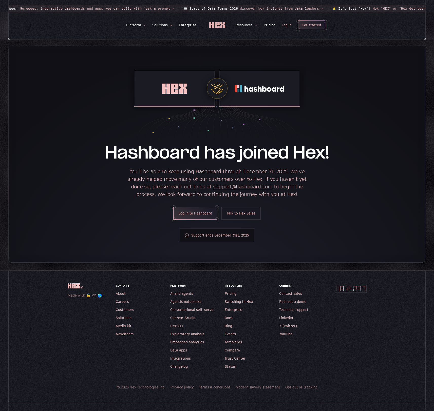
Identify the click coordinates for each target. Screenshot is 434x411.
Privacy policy (182, 387)
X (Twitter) (288, 326)
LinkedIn (286, 318)
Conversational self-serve (191, 309)
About (121, 293)
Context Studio (182, 318)
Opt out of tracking (301, 387)
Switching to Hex (239, 301)
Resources (244, 25)
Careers (122, 301)
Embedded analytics (187, 342)
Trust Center (235, 358)
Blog (228, 326)
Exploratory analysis (187, 334)
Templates (233, 342)
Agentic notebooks (185, 301)
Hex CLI (176, 326)
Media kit (123, 326)
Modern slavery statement (258, 387)
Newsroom (125, 334)
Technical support (293, 309)
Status (230, 366)
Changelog (179, 366)
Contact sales (290, 293)
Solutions (160, 25)
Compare (232, 350)
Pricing (269, 25)
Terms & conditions (215, 387)
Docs (229, 318)
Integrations (180, 358)
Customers (125, 309)
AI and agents (181, 293)
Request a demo (292, 301)
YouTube (285, 334)
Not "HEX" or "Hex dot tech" (377, 9)
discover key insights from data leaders (248, 9)
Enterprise (187, 25)
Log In (287, 25)
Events (230, 334)
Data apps (178, 350)
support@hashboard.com (242, 187)
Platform (133, 25)
